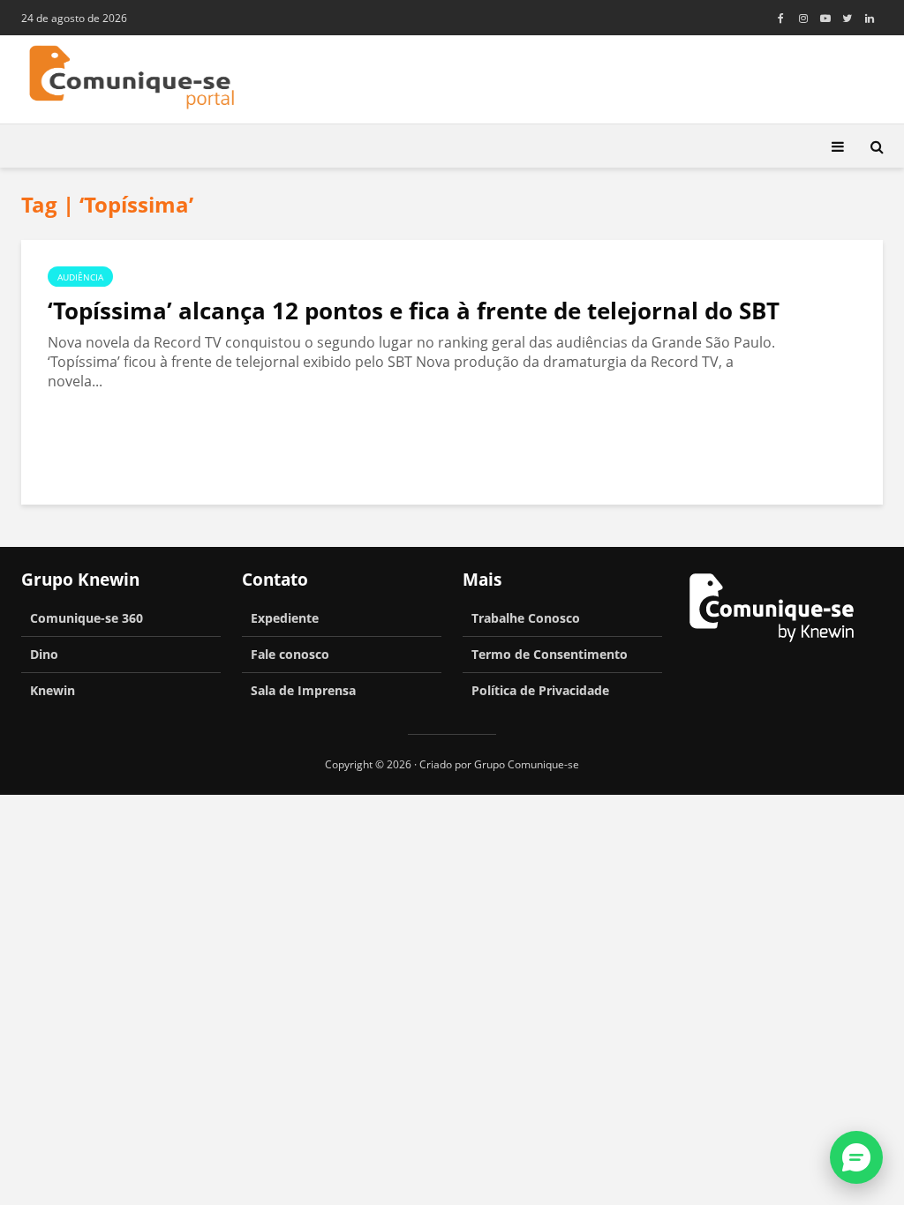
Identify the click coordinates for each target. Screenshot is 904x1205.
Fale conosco (290, 654)
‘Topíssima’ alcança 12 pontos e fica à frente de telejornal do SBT (414, 311)
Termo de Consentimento (549, 654)
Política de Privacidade (540, 690)
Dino (44, 654)
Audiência (80, 277)
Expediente (285, 618)
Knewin (52, 690)
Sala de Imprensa (303, 690)
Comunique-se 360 (86, 618)
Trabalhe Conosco (525, 618)
